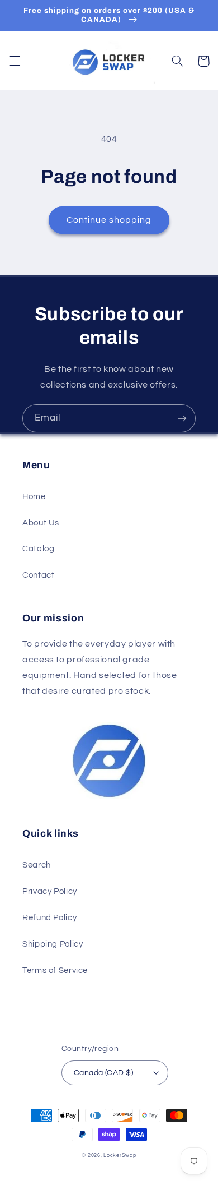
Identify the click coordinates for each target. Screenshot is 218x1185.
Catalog (38, 549)
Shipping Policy (52, 944)
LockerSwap (119, 1155)
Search (36, 865)
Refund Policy (49, 918)
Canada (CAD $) (103, 1073)
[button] (14, 61)
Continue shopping (109, 219)
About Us (40, 523)
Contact (38, 575)
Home (34, 496)
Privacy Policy (49, 891)
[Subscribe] (182, 418)
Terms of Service (55, 970)
